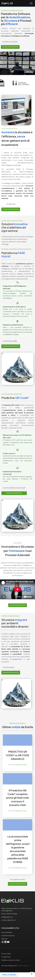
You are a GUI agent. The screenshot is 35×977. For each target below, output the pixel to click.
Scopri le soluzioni (9, 42)
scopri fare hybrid (10, 341)
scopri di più (10, 204)
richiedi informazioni (11, 209)
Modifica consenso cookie (10, 960)
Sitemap (4, 939)
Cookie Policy (6, 957)
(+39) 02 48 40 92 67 (8, 920)
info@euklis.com (7, 917)
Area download (6, 932)
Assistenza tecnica (8, 935)
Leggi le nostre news (17, 884)
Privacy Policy (6, 954)
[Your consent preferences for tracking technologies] (32, 974)
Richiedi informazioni (10, 47)
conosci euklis (8, 667)
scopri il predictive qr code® (14, 488)
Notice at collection (9, 975)
